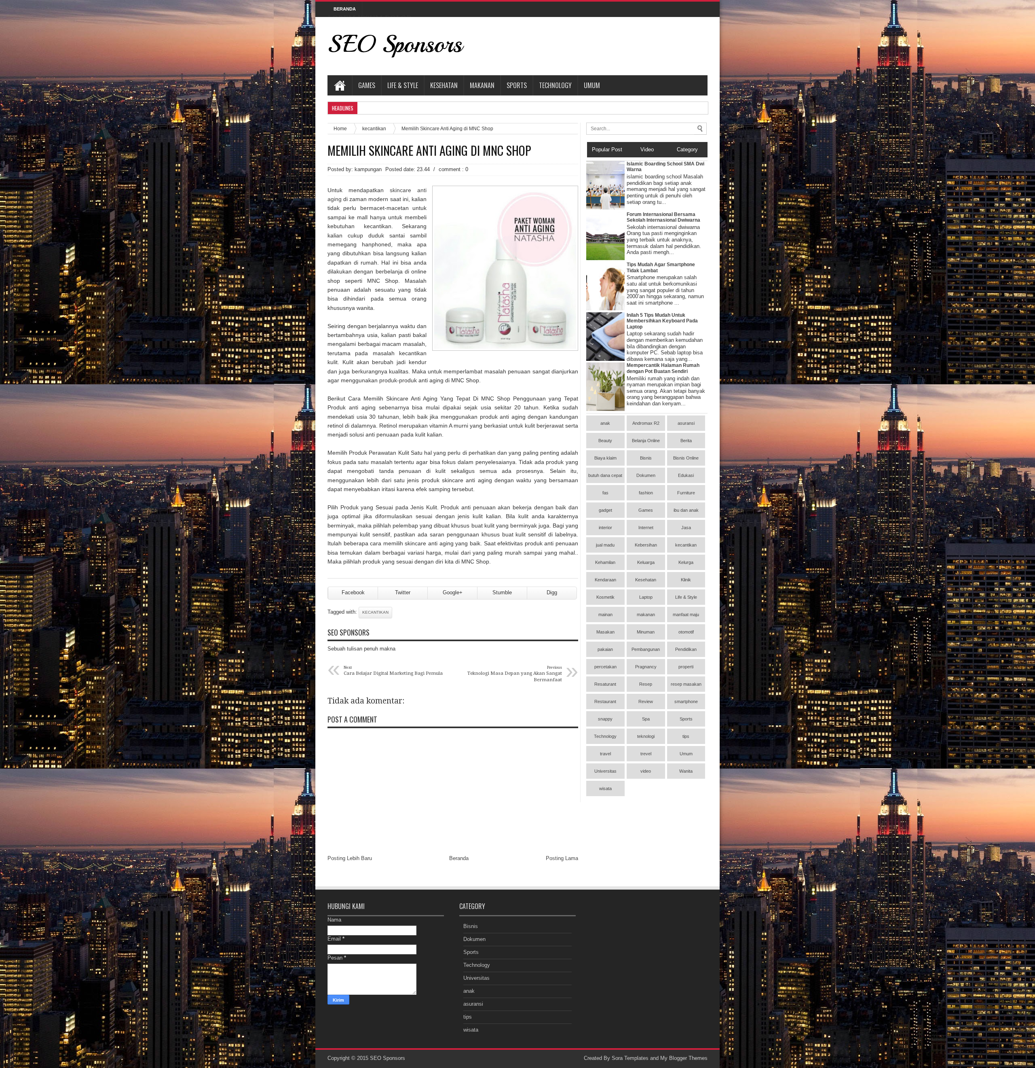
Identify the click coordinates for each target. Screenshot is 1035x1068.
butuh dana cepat (605, 475)
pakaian (605, 649)
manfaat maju (686, 614)
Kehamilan (605, 562)
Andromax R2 (645, 423)
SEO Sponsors (394, 44)
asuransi (686, 423)
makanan (646, 614)
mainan (605, 614)
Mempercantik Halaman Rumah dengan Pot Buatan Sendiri (663, 368)
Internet (645, 527)
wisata (605, 788)
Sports (517, 85)
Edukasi (686, 475)
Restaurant (605, 701)
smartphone (686, 701)
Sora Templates (630, 1058)
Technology (555, 85)
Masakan (605, 631)
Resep (645, 684)
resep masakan (686, 684)
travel (605, 753)
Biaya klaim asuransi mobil (605, 461)
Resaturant (605, 684)
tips (685, 736)
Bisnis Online (686, 458)
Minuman (646, 631)
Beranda (459, 858)
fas (605, 492)
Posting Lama (562, 858)
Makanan (482, 85)
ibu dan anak (686, 510)
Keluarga (646, 562)
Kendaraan (605, 579)
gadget (605, 510)
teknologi (646, 736)
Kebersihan (646, 544)
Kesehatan (444, 85)
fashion (646, 492)
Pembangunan (646, 649)
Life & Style (402, 85)
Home (339, 85)
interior (605, 527)
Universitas (605, 771)
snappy (605, 718)
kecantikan (374, 128)
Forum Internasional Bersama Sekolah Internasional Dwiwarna (663, 217)
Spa (646, 718)
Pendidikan (686, 649)
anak (605, 423)
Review (645, 701)
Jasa (686, 527)
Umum (592, 85)
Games (366, 85)
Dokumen (645, 475)
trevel (645, 753)
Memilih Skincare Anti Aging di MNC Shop (429, 150)
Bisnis (646, 458)
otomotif (686, 631)
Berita (686, 440)
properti (685, 666)
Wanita (686, 771)
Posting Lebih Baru (349, 858)
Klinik (686, 579)
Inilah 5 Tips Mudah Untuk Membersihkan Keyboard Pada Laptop (662, 321)
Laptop (646, 597)
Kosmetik (605, 597)
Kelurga (685, 562)
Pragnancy (646, 666)
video (645, 771)
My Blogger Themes (684, 1058)
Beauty (605, 440)
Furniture (686, 492)
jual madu (605, 544)
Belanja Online (646, 440)
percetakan (605, 666)
